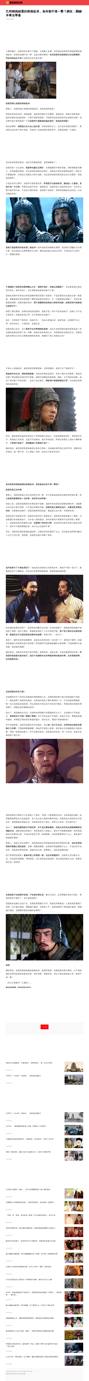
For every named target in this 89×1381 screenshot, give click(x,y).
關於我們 (8, 1373)
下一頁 (44, 1027)
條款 (18, 1373)
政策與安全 (14, 1373)
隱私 (21, 1373)
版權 (24, 1373)
